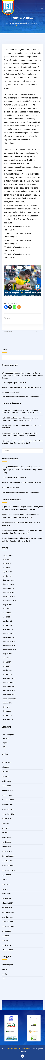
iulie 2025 (6, 609)
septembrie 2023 (9, 699)
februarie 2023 (8, 719)
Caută (4, 349)
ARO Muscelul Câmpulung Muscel (19, 1049)
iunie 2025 (7, 613)
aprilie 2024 (7, 670)
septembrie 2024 (9, 650)
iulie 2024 (6, 658)
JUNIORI (6, 739)
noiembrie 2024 (9, 641)
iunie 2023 (7, 711)
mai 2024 (6, 666)
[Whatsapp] (14, 307)
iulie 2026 (6, 560)
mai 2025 (6, 617)
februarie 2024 (9, 678)
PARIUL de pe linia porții (11, 392)
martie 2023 (7, 715)
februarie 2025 (8, 629)
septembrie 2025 (9, 601)
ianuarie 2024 (8, 682)
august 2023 (7, 703)
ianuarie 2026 (8, 584)
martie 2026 (7, 576)
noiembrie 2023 (9, 691)
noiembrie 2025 (9, 592)
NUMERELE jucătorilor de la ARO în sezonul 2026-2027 (22, 387)
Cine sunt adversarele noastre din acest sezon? (20, 397)
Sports (5, 743)
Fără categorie (8, 735)
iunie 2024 (7, 662)
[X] (10, 307)
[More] (19, 307)
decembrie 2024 (9, 637)
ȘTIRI (8, 318)
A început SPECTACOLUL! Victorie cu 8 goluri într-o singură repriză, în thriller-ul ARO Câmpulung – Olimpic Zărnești (22, 375)
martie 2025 (7, 625)
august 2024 (8, 654)
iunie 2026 (7, 564)
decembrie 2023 (9, 687)
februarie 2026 (9, 580)
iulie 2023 (6, 707)
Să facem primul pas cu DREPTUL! (14, 383)
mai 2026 (6, 568)
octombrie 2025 (9, 596)
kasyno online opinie (10, 410)
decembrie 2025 (9, 588)
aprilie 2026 (7, 572)
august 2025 (7, 605)
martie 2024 (7, 674)
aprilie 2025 (7, 621)
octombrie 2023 (9, 695)
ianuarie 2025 (8, 633)
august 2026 (8, 556)
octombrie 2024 (9, 646)
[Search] (41, 450)
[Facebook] (6, 307)
